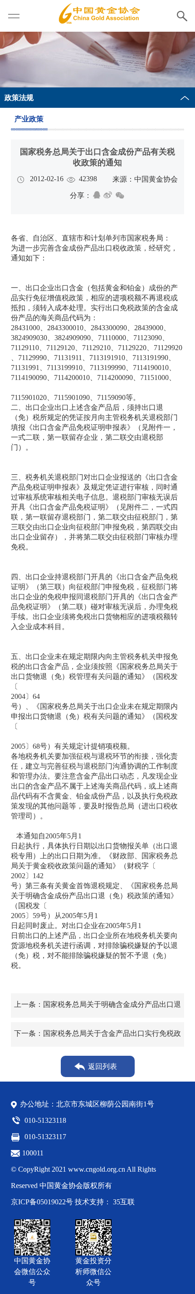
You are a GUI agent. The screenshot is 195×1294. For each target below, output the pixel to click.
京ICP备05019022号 (42, 1202)
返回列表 (102, 1066)
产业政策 (29, 119)
